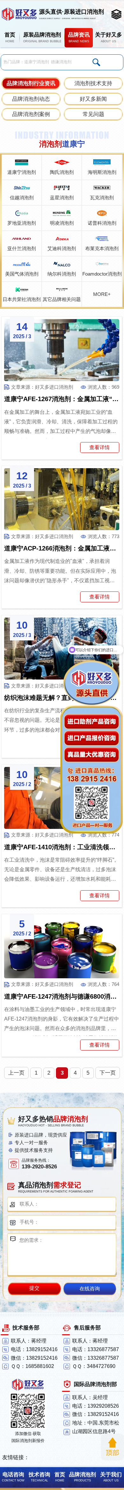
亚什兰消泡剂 (21, 248)
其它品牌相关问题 (62, 299)
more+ (102, 294)
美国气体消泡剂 (21, 274)
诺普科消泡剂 (102, 223)
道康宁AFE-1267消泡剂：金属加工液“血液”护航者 (62, 398)
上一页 (16, 1073)
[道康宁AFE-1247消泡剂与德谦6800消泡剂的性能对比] (62, 947)
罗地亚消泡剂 (21, 223)
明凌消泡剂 (62, 223)
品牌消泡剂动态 (31, 99)
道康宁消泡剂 (21, 172)
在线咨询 (89, 1288)
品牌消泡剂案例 (31, 114)
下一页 (108, 1073)
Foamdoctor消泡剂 (101, 274)
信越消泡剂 (22, 197)
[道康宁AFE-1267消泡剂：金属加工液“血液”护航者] (62, 350)
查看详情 (99, 447)
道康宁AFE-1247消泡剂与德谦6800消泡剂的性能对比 (62, 996)
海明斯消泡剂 (102, 172)
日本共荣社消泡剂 (22, 299)
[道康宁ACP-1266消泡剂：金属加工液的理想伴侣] (62, 499)
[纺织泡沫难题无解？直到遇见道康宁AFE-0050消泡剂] (62, 649)
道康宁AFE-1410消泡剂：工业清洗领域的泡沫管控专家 (62, 847)
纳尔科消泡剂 (61, 274)
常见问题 (93, 114)
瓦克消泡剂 (102, 197)
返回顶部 (112, 1446)
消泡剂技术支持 (93, 83)
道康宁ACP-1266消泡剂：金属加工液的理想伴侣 (62, 548)
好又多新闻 (93, 99)
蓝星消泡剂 (62, 197)
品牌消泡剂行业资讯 (31, 83)
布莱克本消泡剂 (102, 248)
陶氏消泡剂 (62, 172)
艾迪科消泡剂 (61, 248)
